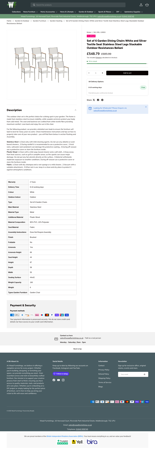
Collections (16, 12)
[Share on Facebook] (98, 100)
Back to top (77, 349)
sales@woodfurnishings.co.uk (109, 16)
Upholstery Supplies (132, 12)
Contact (101, 365)
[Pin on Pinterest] (102, 100)
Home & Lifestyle (67, 12)
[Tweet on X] (94, 100)
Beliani (89, 32)
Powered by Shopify (28, 411)
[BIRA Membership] (92, 442)
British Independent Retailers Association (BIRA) (65, 436)
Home (9, 21)
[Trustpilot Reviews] (62, 442)
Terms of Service (104, 382)
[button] (147, 4)
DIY (117, 12)
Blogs (100, 387)
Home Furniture (29, 12)
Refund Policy (103, 374)
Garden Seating (56, 21)
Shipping (99, 58)
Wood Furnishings (16, 411)
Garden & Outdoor (86, 12)
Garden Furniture (39, 21)
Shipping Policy (104, 378)
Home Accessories (47, 12)
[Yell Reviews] (77, 442)
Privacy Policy (103, 370)
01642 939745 (128, 16)
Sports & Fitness (104, 12)
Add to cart (127, 73)
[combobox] (78, 5)
